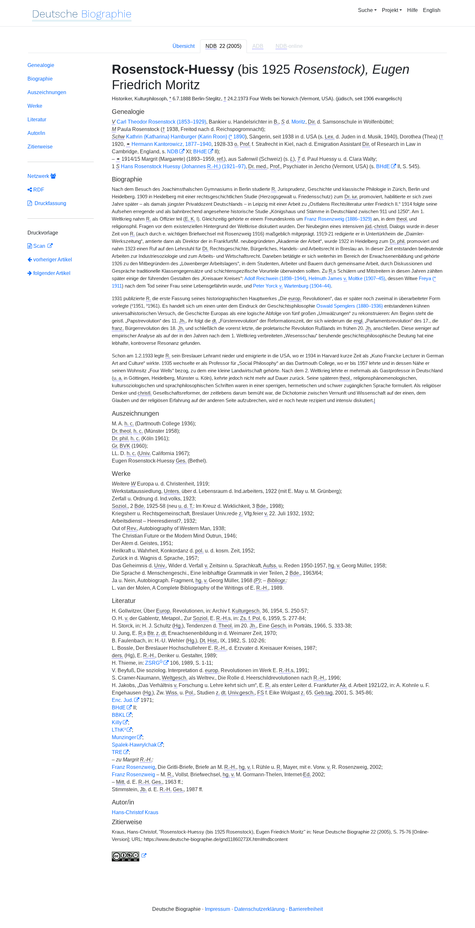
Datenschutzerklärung (259, 909)
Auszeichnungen (46, 92)
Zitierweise (40, 146)
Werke (34, 106)
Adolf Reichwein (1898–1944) (275, 278)
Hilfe (412, 10)
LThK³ (119, 730)
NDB (172, 151)
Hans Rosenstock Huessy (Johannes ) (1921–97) (183, 166)
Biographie (40, 79)
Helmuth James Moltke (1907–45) (347, 278)
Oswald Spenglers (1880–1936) (349, 306)
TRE (117, 752)
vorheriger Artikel (52, 259)
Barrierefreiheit (306, 909)
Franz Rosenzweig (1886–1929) (338, 219)
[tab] (223, 46)
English (431, 10)
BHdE (200, 151)
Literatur (36, 119)
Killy (117, 722)
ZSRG (154, 663)
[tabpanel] (237, 463)
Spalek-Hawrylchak (134, 745)
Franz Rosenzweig (133, 767)
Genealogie (40, 65)
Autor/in (36, 133)
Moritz (298, 122)
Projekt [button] (390, 10)
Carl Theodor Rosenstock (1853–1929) (161, 122)
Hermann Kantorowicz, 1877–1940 (171, 144)
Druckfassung (49, 203)
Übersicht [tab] (184, 46)
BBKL (118, 715)
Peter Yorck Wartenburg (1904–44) (292, 286)
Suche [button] (365, 10)
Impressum (217, 909)
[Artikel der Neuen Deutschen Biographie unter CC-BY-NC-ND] (129, 855)
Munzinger (124, 737)
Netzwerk (38, 176)
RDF (38, 189)
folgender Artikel (51, 273)
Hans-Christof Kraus (135, 812)
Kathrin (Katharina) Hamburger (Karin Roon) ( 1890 (185, 136)
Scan (39, 246)
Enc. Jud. (122, 700)
